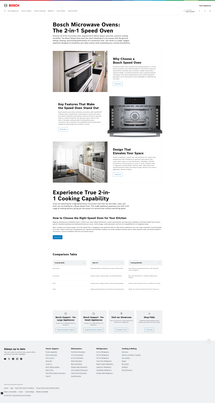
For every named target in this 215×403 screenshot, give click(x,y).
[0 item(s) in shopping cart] (210, 11)
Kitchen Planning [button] (39, 11)
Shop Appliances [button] (13, 11)
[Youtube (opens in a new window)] (5, 359)
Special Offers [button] (72, 11)
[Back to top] (209, 341)
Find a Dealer (61, 11)
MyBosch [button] (51, 11)
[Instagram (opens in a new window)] (17, 359)
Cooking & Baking (129, 349)
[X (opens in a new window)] (9, 359)
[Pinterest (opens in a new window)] (21, 359)
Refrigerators (102, 349)
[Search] (205, 11)
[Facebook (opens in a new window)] (13, 359)
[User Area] (199, 11)
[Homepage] (11, 5)
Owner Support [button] (26, 11)
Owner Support (52, 349)
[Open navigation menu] (5, 11)
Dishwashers (76, 349)
